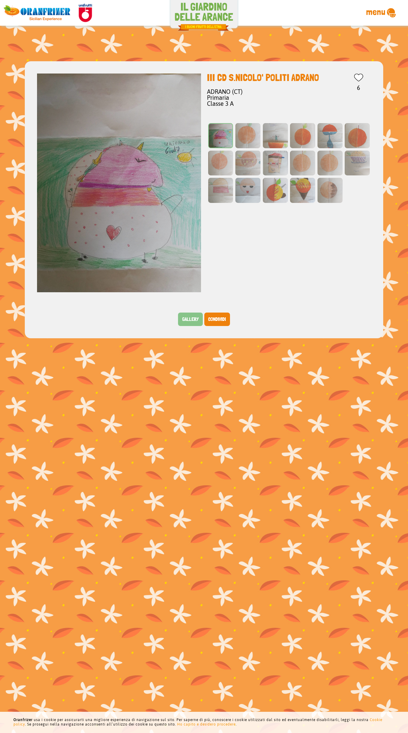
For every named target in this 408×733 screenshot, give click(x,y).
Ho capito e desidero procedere (206, 724)
